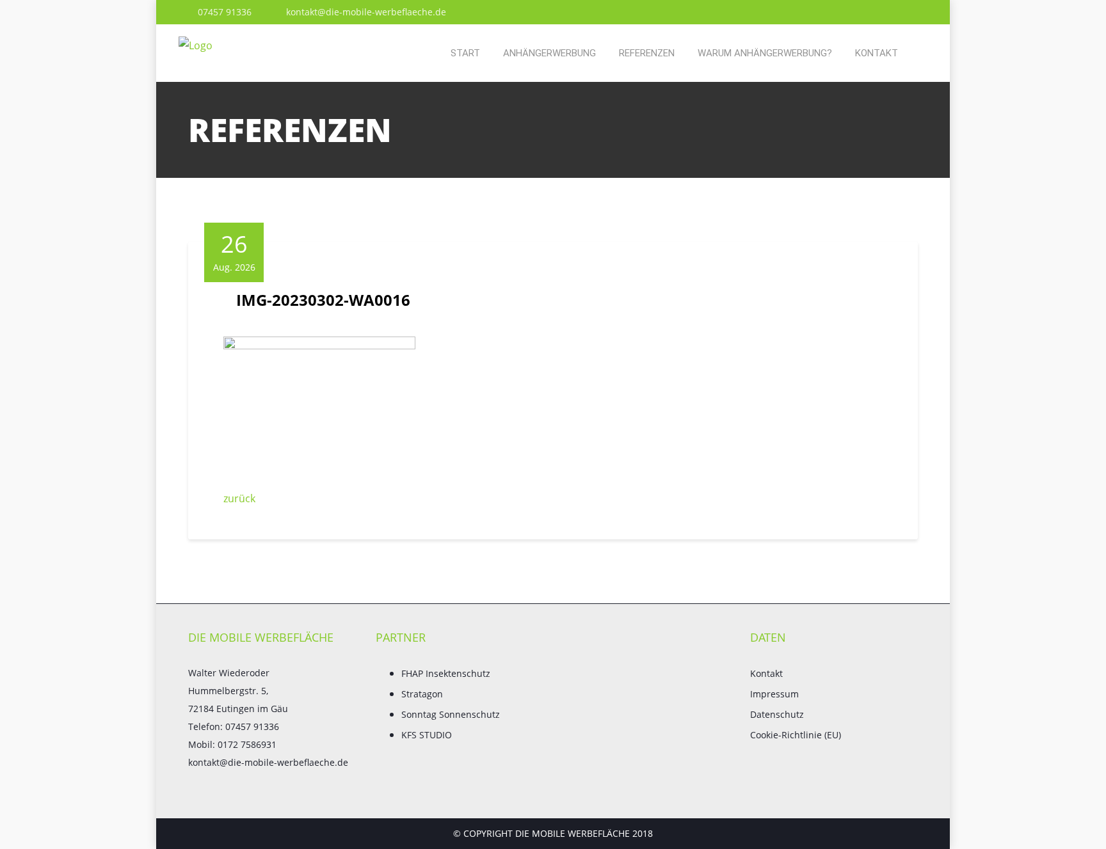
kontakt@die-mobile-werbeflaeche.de (365, 12)
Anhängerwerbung (549, 53)
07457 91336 (223, 12)
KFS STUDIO (426, 735)
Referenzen (647, 53)
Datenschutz (777, 714)
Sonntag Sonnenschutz (450, 714)
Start (465, 53)
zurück (239, 498)
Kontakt (876, 53)
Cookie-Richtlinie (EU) (795, 735)
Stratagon (422, 694)
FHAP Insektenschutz (445, 673)
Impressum (774, 694)
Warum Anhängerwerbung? (765, 53)
